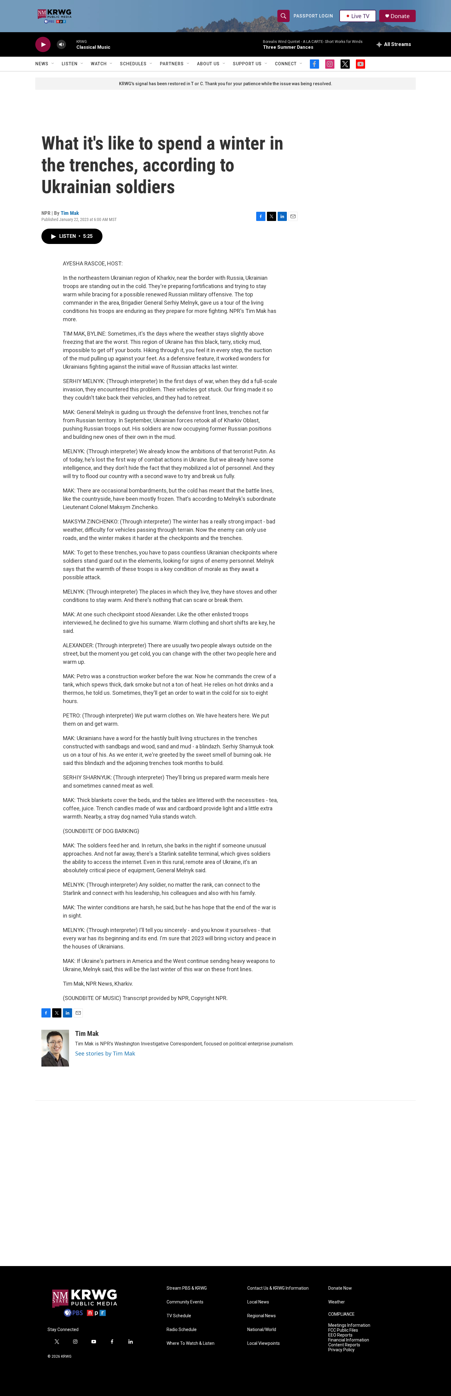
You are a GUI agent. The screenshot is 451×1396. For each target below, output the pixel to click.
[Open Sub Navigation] (53, 63)
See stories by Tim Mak (105, 1053)
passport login (313, 15)
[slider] (71, 44)
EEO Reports (340, 1335)
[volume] (61, 44)
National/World (261, 1329)
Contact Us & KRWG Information (278, 1288)
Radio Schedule (182, 1329)
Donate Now (340, 1288)
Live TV (360, 16)
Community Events (185, 1302)
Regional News (261, 1316)
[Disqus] (225, 1183)
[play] (43, 44)
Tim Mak (70, 213)
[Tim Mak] (55, 1048)
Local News (258, 1302)
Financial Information (348, 1340)
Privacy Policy (341, 1350)
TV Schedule (179, 1316)
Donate (400, 16)
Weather (336, 1302)
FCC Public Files (343, 1330)
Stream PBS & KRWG (187, 1288)
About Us (208, 63)
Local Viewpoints (263, 1343)
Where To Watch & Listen (190, 1343)
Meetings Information (349, 1325)
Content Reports (344, 1345)
